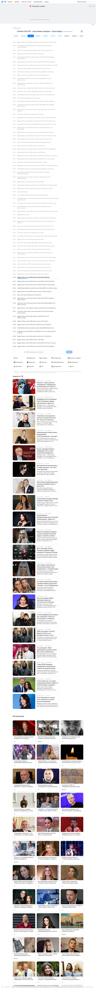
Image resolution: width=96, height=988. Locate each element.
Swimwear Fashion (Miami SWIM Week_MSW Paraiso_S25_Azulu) (34, 91)
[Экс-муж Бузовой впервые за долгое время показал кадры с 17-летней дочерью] (72, 948)
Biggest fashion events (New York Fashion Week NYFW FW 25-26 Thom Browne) (34, 84)
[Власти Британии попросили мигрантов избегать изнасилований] (72, 924)
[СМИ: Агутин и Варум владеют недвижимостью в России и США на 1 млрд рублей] (24, 972)
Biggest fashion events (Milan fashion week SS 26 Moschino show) (35, 188)
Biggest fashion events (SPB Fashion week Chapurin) (31, 145)
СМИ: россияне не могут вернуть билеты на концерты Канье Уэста (46, 633)
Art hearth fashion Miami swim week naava (28, 98)
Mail (2, 986)
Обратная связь (89, 986)
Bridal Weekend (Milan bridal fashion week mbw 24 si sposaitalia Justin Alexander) (34, 46)
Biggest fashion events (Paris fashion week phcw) (30, 53)
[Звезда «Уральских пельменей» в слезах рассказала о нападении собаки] (24, 876)
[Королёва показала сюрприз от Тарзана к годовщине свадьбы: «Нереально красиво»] (24, 900)
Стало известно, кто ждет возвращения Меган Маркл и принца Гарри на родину (47, 683)
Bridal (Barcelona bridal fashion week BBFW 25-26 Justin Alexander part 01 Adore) (36, 332)
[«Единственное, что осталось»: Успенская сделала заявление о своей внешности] (48, 756)
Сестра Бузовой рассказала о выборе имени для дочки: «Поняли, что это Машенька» (47, 583)
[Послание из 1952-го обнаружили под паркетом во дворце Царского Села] (72, 780)
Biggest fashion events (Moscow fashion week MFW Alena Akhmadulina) (36, 308)
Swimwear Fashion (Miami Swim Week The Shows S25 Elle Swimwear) (36, 88)
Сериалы (74, 36)
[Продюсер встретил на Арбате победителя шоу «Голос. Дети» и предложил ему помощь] (72, 828)
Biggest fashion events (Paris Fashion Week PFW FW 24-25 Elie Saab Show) (37, 165)
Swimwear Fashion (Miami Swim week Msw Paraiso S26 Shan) (33, 68)
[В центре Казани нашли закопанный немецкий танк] (24, 948)
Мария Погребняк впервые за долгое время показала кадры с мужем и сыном (47, 534)
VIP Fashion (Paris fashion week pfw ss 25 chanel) (30, 114)
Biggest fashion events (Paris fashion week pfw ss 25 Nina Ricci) (34, 336)
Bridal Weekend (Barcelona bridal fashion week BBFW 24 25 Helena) (35, 72)
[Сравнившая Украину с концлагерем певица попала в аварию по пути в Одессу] (24, 756)
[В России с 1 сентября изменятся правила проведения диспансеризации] (24, 852)
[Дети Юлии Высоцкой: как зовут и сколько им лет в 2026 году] (48, 876)
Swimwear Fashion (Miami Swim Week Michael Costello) (32, 162)
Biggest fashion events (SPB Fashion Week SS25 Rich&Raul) (33, 277)
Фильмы (66, 36)
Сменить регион (67, 31)
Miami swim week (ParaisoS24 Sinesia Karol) (29, 295)
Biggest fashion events (23, 214)
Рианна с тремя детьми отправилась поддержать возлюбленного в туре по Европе (46, 385)
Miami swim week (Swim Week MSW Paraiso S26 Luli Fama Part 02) (35, 50)
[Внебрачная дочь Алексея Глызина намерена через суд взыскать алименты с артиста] (72, 852)
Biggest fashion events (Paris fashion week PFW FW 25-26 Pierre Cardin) (36, 117)
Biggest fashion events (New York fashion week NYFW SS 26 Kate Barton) (37, 42)
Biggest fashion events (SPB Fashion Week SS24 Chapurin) (33, 274)
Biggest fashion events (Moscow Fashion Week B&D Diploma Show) (35, 132)
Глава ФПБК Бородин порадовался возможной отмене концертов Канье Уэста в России (46, 666)
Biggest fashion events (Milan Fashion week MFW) (30, 182)
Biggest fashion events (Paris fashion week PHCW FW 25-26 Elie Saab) (36, 284)
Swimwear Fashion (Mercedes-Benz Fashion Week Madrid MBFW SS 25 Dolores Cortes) (36, 303)
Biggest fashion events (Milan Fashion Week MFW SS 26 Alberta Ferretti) (36, 135)
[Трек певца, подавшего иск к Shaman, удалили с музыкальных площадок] (72, 804)
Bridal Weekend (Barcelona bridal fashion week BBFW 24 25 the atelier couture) (34, 79)
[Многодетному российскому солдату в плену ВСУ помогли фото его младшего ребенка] (48, 731)
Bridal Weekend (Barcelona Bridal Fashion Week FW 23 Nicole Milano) (35, 101)
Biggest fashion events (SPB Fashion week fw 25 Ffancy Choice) (34, 291)
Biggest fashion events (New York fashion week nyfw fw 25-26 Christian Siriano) (33, 177)
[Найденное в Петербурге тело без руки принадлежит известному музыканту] (72, 731)
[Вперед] (93, 6)
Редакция (36, 986)
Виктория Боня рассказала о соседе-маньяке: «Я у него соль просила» (47, 467)
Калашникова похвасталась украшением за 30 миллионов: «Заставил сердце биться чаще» (47, 434)
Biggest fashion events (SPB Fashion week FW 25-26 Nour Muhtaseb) (35, 346)
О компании (7, 986)
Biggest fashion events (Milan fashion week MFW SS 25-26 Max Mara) (35, 281)
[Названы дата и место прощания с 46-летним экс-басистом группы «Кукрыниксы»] (48, 900)
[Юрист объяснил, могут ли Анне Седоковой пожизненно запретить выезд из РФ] (48, 948)
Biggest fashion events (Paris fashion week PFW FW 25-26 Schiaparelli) (36, 62)
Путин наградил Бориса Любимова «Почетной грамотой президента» (45, 451)
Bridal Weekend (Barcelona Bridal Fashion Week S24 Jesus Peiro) (34, 139)
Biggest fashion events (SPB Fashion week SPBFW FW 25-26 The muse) (36, 343)
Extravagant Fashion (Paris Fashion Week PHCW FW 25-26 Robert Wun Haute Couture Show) (37, 199)
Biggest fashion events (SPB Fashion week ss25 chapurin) (32, 321)
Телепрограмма (16, 28)
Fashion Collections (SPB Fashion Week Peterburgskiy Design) (34, 142)
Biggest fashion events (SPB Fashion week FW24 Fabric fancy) (34, 267)
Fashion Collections (22, 191)
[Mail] (2, 2)
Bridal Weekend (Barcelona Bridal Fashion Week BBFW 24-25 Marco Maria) (37, 185)
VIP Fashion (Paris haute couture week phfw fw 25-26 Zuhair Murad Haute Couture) (35, 312)
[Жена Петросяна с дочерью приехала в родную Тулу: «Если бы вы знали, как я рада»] (24, 804)
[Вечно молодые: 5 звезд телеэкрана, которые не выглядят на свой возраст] (48, 780)
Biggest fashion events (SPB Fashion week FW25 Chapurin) (33, 75)
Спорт (81, 36)
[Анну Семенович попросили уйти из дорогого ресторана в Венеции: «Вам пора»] (24, 731)
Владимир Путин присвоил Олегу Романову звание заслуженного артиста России (47, 401)
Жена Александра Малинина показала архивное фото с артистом (47, 484)
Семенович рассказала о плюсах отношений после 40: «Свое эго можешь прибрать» (46, 418)
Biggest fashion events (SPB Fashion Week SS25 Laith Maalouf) (34, 324)
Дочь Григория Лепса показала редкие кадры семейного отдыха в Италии (47, 550)
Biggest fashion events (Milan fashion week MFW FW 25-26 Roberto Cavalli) (37, 65)
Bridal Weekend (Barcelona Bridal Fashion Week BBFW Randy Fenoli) (35, 328)
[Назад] (90, 6)
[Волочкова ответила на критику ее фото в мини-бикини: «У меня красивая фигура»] (24, 924)
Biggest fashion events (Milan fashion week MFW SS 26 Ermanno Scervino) (37, 155)
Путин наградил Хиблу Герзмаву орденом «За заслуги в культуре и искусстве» (45, 600)
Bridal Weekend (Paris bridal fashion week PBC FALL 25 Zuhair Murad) (35, 94)
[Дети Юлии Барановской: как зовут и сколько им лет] (48, 828)
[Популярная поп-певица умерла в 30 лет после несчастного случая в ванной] (72, 756)
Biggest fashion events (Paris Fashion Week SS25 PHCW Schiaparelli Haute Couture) (35, 298)
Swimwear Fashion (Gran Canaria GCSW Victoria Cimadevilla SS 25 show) (36, 124)
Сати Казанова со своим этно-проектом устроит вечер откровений (46, 699)
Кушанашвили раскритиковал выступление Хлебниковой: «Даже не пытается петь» (47, 517)
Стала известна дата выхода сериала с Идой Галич (47, 500)
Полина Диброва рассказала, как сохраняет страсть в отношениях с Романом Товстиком (47, 617)
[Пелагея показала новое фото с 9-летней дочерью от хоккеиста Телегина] (48, 852)
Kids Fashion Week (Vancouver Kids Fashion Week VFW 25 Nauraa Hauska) (37, 236)
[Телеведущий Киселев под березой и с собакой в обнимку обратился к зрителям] (24, 780)
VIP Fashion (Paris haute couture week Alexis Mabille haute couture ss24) (36, 203)
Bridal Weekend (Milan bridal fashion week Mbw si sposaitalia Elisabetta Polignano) (33, 172)
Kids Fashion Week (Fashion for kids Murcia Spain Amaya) (32, 195)
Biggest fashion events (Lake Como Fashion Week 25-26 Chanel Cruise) (36, 121)
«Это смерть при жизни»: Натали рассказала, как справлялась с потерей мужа (47, 567)
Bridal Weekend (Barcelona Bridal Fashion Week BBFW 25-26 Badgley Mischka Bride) (35, 57)
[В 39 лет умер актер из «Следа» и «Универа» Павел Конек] (72, 900)
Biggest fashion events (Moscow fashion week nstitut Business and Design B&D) (35, 128)
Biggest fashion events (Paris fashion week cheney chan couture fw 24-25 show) (36, 110)
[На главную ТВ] (4, 2)
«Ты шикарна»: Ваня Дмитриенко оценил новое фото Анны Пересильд (47, 650)
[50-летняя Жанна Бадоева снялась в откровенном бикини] (48, 972)
